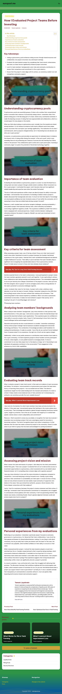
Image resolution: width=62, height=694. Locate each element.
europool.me (9, 3)
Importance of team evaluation (14, 40)
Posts (3, 684)
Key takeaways (11, 36)
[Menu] (59, 3)
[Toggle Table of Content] (54, 33)
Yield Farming (9, 16)
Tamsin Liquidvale (22, 583)
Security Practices (8, 665)
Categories (5, 682)
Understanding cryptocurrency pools (16, 38)
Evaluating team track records (14, 45)
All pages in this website (38, 682)
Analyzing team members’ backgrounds (17, 43)
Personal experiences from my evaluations (17, 49)
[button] (18, 599)
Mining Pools (6, 662)
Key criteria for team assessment (15, 41)
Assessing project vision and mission (16, 47)
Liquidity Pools (7, 659)
